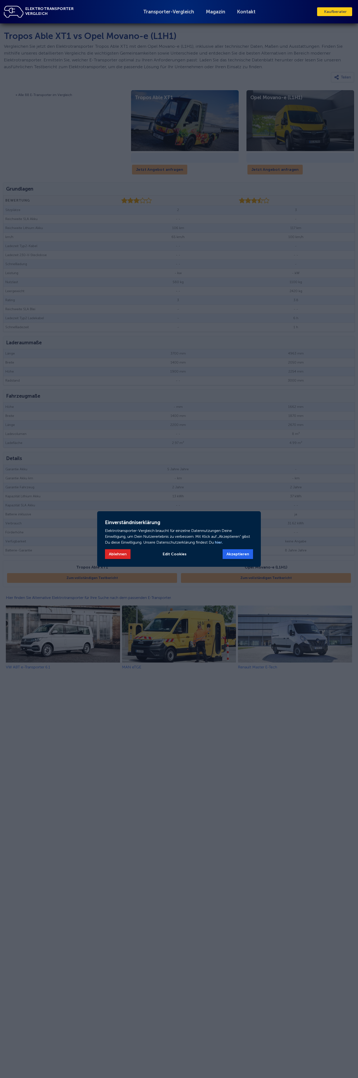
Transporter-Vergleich (168, 12)
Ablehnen (118, 554)
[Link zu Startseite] (13, 12)
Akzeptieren (237, 554)
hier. (218, 542)
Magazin (215, 12)
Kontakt (246, 12)
